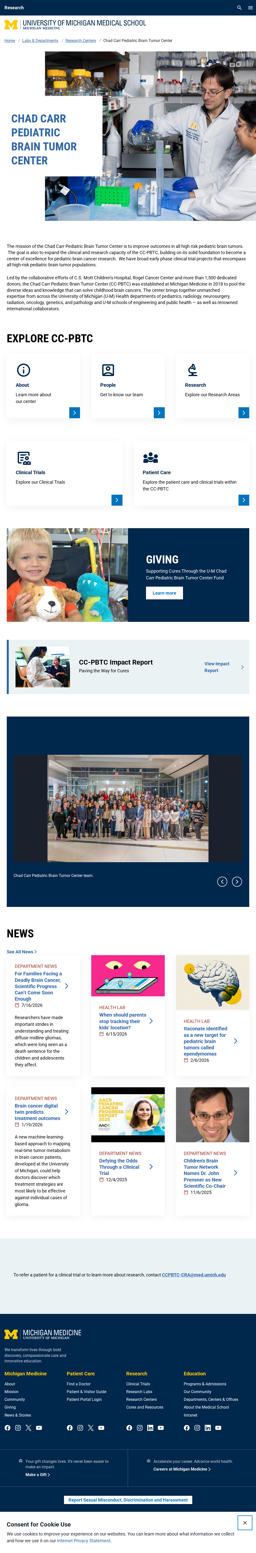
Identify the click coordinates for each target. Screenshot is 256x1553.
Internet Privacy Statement (83, 1540)
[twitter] (29, 1428)
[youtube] (39, 1428)
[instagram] (18, 1428)
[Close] (245, 1522)
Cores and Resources (144, 1407)
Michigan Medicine (25, 1374)
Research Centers (141, 1399)
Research (136, 1374)
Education (195, 1374)
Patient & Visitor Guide (86, 1391)
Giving (10, 1407)
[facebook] (7, 1428)
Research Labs (139, 1391)
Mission (11, 1391)
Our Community (198, 1391)
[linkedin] (150, 1428)
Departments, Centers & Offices (211, 1399)
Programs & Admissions (205, 1384)
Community (14, 1399)
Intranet (190, 1415)
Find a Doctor (78, 1384)
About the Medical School (206, 1407)
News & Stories (17, 1415)
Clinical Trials (138, 1384)
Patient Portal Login (84, 1399)
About (9, 1384)
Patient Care (81, 1374)
